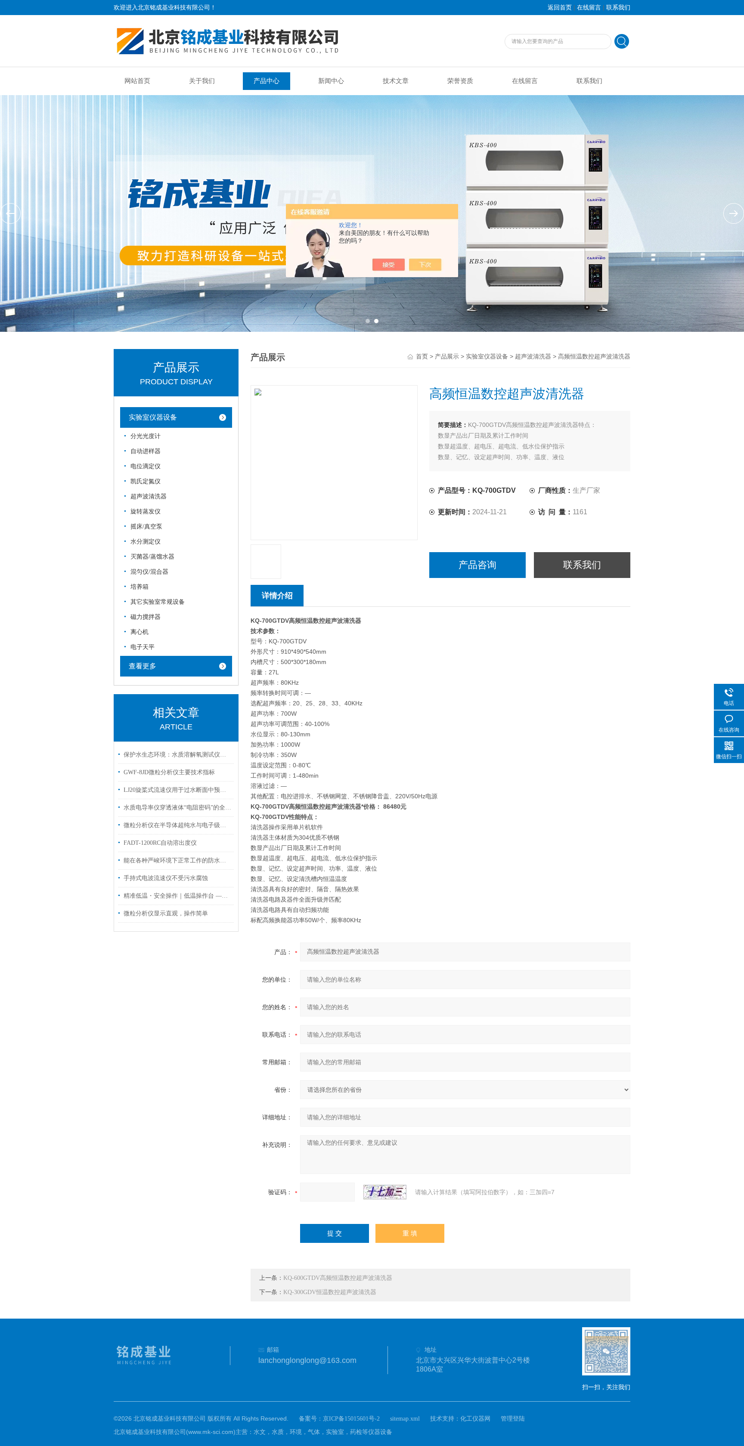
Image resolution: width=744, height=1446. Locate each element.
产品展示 (447, 356)
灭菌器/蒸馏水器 (152, 556)
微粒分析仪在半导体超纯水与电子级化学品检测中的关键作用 (177, 825)
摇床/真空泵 (146, 526)
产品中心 (266, 80)
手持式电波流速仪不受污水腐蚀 (166, 878)
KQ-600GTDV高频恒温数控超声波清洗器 (337, 1278)
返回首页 (560, 7)
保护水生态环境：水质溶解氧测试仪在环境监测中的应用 (177, 754)
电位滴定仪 (145, 466)
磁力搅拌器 (145, 617)
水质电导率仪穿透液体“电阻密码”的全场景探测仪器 (177, 807)
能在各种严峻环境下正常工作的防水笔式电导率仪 (177, 860)
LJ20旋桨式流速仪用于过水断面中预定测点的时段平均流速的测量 (177, 790)
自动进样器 (145, 451)
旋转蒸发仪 (145, 511)
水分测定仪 (145, 541)
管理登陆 (513, 1418)
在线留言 (589, 7)
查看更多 (142, 666)
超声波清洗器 (148, 496)
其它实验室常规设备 (157, 602)
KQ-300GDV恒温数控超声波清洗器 (329, 1292)
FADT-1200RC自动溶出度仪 (160, 843)
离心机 (139, 632)
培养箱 (139, 587)
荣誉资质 (460, 80)
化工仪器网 (475, 1418)
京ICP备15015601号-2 (351, 1418)
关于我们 (202, 80)
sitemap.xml (405, 1418)
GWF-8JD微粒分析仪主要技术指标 (169, 772)
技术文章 (396, 80)
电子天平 (142, 647)
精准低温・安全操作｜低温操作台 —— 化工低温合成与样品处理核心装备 (177, 896)
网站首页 (137, 80)
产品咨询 (477, 564)
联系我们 (618, 7)
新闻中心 (331, 80)
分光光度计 (145, 436)
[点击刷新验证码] (384, 1192)
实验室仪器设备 (153, 417)
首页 (422, 356)
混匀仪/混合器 (149, 572)
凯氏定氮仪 (145, 481)
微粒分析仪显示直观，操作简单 (166, 913)
